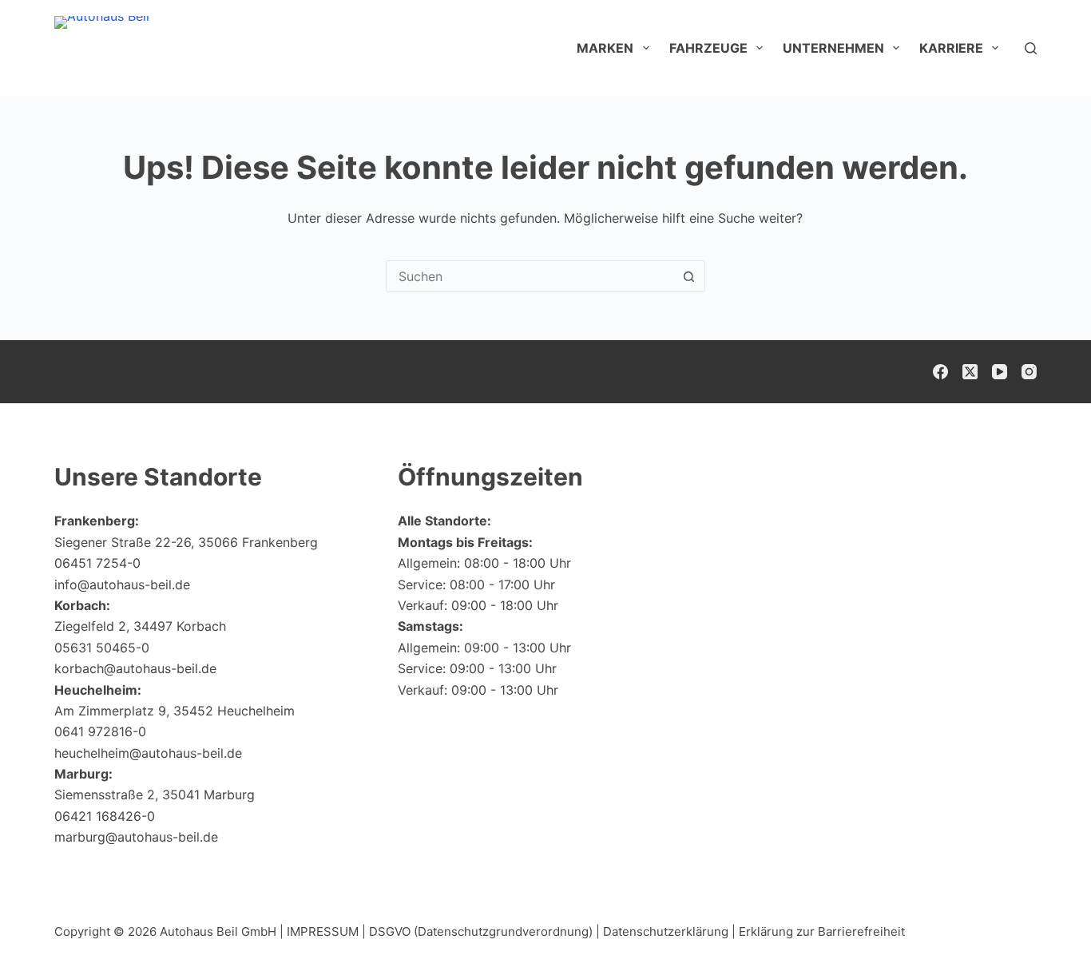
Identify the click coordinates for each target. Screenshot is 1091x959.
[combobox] (530, 276)
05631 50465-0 (101, 648)
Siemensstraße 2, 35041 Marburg (154, 794)
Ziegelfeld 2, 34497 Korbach (140, 626)
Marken (605, 48)
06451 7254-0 (97, 563)
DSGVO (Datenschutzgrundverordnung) (481, 931)
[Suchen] (1031, 48)
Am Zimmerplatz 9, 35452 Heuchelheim (174, 711)
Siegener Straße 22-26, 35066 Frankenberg (186, 542)
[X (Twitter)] (970, 371)
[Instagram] (1029, 371)
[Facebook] (940, 371)
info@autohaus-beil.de (122, 584)
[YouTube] (999, 371)
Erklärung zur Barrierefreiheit (822, 931)
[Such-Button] (689, 276)
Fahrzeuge (708, 48)
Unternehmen (833, 48)
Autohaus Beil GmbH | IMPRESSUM (259, 931)
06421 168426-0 (104, 816)
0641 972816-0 (100, 731)
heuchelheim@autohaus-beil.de (148, 753)
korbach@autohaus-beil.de (135, 668)
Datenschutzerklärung (665, 931)
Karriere (951, 48)
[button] (1040, 915)
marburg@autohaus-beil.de (136, 837)
